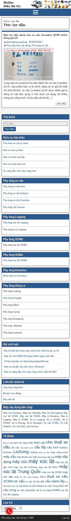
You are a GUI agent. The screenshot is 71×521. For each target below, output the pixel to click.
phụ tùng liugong (30, 477)
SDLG (43, 477)
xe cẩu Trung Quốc (54, 486)
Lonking (33, 452)
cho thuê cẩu (36, 442)
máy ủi (18, 476)
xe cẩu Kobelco (36, 486)
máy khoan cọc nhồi (27, 457)
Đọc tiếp (61, 103)
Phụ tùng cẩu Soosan (14, 207)
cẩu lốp (40, 447)
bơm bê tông (20, 443)
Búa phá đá (9, 399)
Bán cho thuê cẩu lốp (13, 157)
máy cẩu (9, 456)
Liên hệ (65, 518)
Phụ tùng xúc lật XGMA (15, 260)
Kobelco (64, 448)
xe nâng (47, 490)
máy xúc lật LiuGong (25, 467)
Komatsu (7, 452)
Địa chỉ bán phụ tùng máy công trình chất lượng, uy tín (31, 350)
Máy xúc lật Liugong (52, 413)
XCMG (8, 481)
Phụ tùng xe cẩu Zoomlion (16, 200)
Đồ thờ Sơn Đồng (12, 393)
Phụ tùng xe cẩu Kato (14, 186)
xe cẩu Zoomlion (26, 490)
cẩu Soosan (32, 426)
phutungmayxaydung (16, 42)
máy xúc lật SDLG (48, 467)
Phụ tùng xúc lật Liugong (15, 222)
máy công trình (59, 452)
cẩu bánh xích (27, 448)
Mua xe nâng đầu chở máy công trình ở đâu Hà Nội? (30, 372)
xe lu (39, 490)
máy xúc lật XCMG (52, 472)
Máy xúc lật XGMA (30, 416)
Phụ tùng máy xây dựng (18, 45)
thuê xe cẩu (57, 476)
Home (6, 21)
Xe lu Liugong (37, 419)
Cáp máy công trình (13, 387)
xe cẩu (19, 481)
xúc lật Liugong (10, 494)
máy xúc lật (41, 461)
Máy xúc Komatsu (12, 413)
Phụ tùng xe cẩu (40, 45)
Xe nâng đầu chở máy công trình (19, 171)
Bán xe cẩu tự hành (13, 150)
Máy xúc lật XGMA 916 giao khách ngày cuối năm (29, 356)
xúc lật (64, 490)
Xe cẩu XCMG (51, 423)
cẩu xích (53, 447)
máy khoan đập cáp (46, 457)
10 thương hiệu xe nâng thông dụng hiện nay (26, 361)
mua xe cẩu (44, 452)
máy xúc (20, 462)
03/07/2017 (37, 42)
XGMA (56, 490)
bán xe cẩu (8, 443)
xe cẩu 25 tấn (32, 481)
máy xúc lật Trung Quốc (35, 469)
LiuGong (21, 452)
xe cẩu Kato (22, 486)
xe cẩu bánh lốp (52, 481)
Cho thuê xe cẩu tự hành (15, 143)
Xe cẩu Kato (19, 426)
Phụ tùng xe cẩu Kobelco (15, 193)
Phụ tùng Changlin (12, 298)
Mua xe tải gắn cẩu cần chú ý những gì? (24, 366)
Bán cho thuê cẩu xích (14, 164)
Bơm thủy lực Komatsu (15, 275)
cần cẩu (15, 448)
